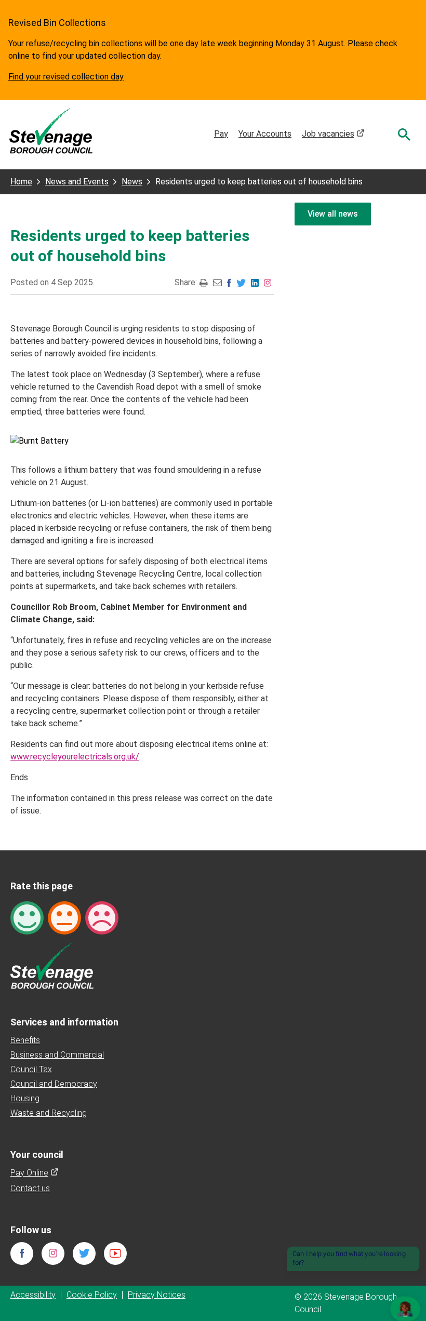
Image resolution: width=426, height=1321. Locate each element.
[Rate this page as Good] (27, 917)
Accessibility (33, 1295)
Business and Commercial (57, 1055)
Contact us (30, 1188)
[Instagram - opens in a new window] (267, 282)
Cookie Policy (91, 1295)
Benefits (25, 1040)
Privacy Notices (156, 1295)
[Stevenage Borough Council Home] (52, 965)
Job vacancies (333, 134)
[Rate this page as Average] (64, 917)
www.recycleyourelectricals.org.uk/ (74, 757)
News (132, 181)
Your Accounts (264, 134)
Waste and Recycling (48, 1113)
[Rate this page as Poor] (101, 917)
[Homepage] (50, 130)
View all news (333, 214)
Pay (221, 134)
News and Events (77, 181)
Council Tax (31, 1069)
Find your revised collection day (66, 77)
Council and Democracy (53, 1084)
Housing (24, 1098)
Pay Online (34, 1173)
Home (21, 181)
